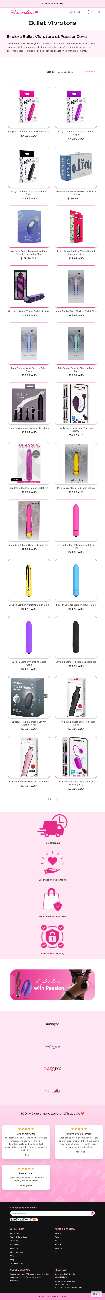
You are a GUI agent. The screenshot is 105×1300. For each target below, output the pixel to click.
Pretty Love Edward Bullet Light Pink (29, 781)
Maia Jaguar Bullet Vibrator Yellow (76, 488)
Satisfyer (58, 1233)
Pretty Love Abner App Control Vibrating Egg (76, 783)
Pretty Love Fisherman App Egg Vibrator (76, 429)
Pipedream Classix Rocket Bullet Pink (29, 488)
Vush (57, 1237)
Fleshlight (59, 1252)
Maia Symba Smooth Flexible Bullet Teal (76, 369)
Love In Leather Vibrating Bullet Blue (76, 604)
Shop (12, 1256)
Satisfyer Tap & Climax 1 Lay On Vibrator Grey (29, 723)
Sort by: (50, 71)
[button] (6, 12)
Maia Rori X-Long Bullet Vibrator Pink (29, 545)
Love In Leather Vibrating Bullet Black (76, 661)
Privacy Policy (16, 1233)
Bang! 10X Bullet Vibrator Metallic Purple (76, 133)
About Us (14, 1241)
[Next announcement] (100, 4)
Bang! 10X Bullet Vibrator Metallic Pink (29, 131)
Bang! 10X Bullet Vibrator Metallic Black (29, 193)
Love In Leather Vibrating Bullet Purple (29, 663)
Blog (12, 1260)
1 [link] (48, 799)
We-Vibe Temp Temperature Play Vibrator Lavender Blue (29, 252)
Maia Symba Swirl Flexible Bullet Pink (76, 311)
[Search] (71, 12)
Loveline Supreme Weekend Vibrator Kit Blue (76, 193)
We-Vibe (58, 1241)
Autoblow (58, 1248)
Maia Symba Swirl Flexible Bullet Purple (29, 369)
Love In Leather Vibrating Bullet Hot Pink (76, 546)
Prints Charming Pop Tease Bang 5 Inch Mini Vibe (76, 252)
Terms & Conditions (18, 1237)
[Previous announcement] (5, 4)
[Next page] (56, 799)
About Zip (14, 1248)
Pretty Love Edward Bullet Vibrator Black (76, 723)
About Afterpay (16, 1252)
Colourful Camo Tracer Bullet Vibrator (29, 311)
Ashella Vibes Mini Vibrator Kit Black (29, 428)
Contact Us (15, 1244)
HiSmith (58, 1244)
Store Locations (17, 1263)
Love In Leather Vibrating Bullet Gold (29, 604)
